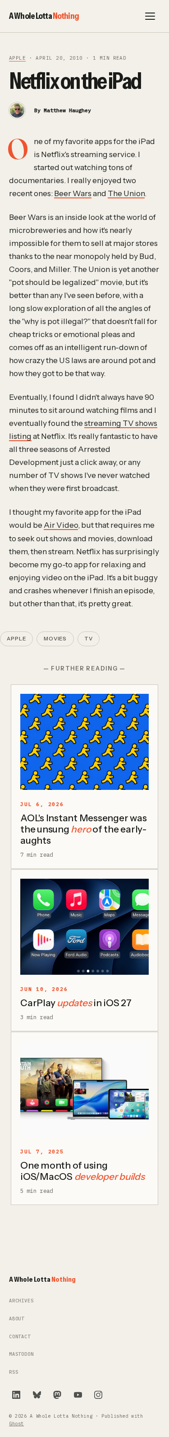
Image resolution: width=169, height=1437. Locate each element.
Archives (21, 1301)
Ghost (16, 1424)
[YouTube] (78, 1395)
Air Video (61, 525)
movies (55, 638)
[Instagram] (98, 1395)
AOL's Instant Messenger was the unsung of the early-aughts (83, 829)
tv (88, 638)
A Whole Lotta (44, 15)
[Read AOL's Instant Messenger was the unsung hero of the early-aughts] (84, 742)
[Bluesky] (37, 1395)
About (16, 1319)
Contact (20, 1337)
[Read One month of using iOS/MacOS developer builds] (84, 1089)
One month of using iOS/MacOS (82, 1171)
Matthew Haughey (67, 110)
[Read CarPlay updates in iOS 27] (84, 927)
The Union (126, 193)
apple (17, 58)
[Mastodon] (57, 1395)
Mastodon (21, 1354)
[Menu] (150, 16)
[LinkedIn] (16, 1395)
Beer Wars (72, 193)
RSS (13, 1372)
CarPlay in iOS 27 (76, 1002)
